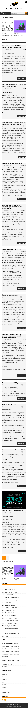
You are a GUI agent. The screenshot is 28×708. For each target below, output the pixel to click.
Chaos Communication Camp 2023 (10, 643)
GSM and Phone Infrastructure (11, 249)
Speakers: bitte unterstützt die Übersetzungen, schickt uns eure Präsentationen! (12, 206)
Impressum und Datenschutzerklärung (14, 704)
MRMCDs (4, 687)
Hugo (11, 706)
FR (23, 297)
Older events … (5, 636)
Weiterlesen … (22, 78)
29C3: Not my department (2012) (10, 615)
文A (26, 1)
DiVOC (3, 677)
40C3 (3, 587)
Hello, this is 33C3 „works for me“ (12, 511)
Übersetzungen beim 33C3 (10, 295)
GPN (3, 682)
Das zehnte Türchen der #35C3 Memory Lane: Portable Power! (11, 46)
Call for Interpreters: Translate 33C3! (13, 450)
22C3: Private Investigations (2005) (10, 633)
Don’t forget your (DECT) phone (11, 383)
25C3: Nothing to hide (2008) (9, 626)
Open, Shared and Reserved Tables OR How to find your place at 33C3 (14, 123)
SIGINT (3, 690)
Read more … (22, 157)
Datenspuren (5, 674)
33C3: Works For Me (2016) (8, 605)
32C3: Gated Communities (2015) (10, 607)
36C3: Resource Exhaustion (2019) (10, 597)
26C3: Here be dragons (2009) (9, 623)
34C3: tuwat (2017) (6, 602)
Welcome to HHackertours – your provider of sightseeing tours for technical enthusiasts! (12, 336)
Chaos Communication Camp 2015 (10, 649)
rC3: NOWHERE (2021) (7, 664)
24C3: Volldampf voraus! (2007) (10, 628)
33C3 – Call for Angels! (9, 405)
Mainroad (17, 706)
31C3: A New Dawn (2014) (8, 610)
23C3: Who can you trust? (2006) (10, 631)
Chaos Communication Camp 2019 (10, 646)
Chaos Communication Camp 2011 (10, 651)
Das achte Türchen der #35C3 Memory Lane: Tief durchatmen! (14, 85)
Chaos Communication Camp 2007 (10, 654)
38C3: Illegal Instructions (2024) (10, 592)
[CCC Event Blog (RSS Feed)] (2, 700)
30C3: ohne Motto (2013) (8, 613)
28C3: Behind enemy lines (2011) (10, 618)
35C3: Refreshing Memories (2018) (10, 600)
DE (25, 49)
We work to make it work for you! (12, 163)
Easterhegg (4, 679)
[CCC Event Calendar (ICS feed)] (5, 700)
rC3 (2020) (4, 667)
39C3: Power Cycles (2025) (8, 589)
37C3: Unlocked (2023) (7, 594)
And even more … (6, 692)
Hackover (4, 684)
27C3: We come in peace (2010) (10, 620)
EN (25, 126)
